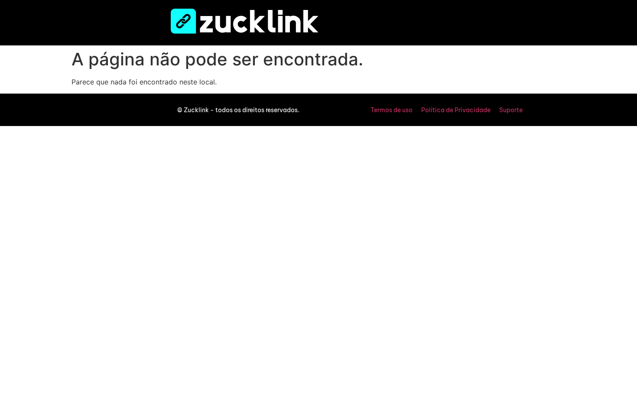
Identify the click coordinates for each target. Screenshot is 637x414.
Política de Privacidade (456, 110)
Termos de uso (391, 110)
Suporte (511, 110)
